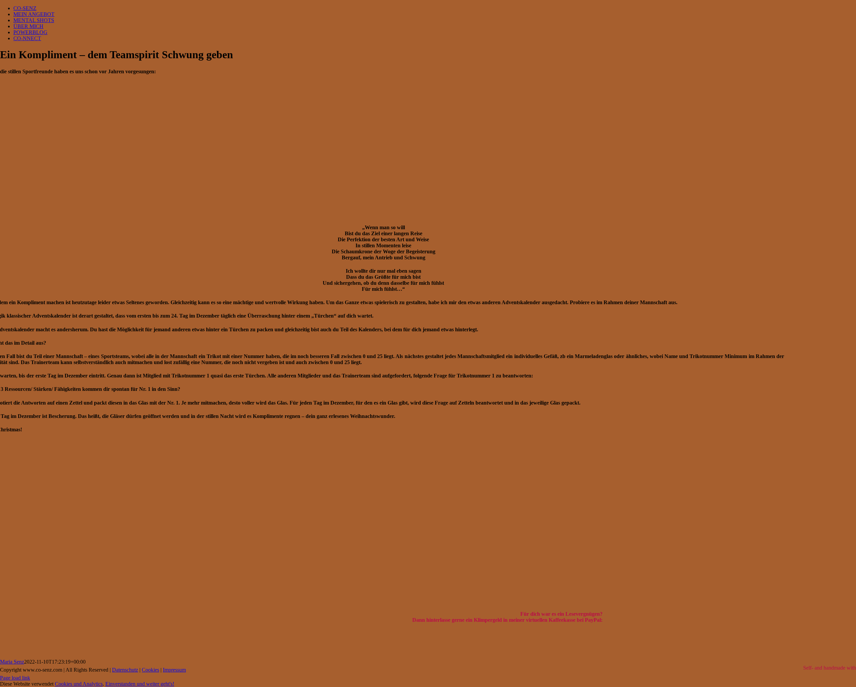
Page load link (15, 678)
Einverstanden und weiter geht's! (139, 684)
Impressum (174, 670)
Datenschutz (125, 670)
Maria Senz (12, 662)
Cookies (150, 670)
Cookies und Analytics (79, 684)
